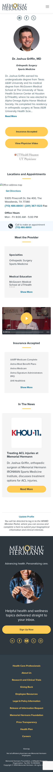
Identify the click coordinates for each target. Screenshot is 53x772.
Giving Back (26, 687)
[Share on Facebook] (26, 18)
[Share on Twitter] (33, 18)
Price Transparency (26, 722)
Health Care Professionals (26, 665)
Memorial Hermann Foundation (26, 715)
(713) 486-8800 (14, 205)
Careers (26, 736)
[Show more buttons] (48, 332)
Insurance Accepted (26, 131)
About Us (27, 672)
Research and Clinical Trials (26, 679)
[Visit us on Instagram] (40, 640)
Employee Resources (26, 694)
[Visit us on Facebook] (19, 640)
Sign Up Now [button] (26, 629)
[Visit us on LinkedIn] (12, 640)
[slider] (26, 332)
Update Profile (26, 516)
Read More (26, 489)
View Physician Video (26, 143)
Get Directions (13, 191)
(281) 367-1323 (34, 205)
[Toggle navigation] (47, 6)
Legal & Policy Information (26, 701)
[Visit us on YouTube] (26, 640)
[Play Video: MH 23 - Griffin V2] (26, 318)
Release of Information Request (26, 708)
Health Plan (26, 729)
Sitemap (26, 749)
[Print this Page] (19, 18)
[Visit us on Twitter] (34, 640)
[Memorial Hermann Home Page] (14, 6)
